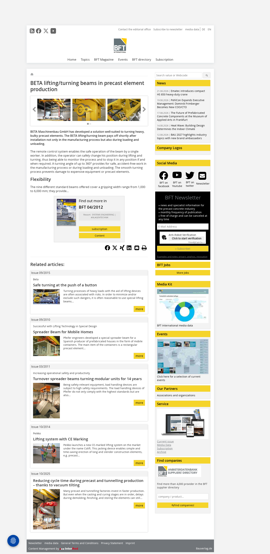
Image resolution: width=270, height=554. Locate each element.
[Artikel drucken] (144, 247)
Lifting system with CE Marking (60, 439)
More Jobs (183, 272)
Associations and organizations (176, 395)
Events (123, 59)
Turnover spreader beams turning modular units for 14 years (87, 378)
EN (209, 29)
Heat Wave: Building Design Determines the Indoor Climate (181, 127)
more (139, 309)
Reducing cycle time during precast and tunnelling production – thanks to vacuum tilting (88, 482)
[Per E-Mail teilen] (137, 247)
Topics (85, 59)
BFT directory (141, 59)
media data (192, 29)
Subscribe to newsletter (168, 29)
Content (100, 235)
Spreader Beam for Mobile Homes (63, 331)
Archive (161, 452)
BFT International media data (175, 325)
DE (203, 29)
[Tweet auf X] (114, 249)
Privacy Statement (112, 543)
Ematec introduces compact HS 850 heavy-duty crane (181, 92)
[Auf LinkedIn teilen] (129, 249)
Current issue (165, 441)
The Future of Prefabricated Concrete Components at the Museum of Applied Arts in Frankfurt (182, 116)
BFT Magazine (104, 59)
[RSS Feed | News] (32, 31)
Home (71, 59)
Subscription (164, 59)
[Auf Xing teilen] (122, 249)
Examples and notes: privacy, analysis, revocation (182, 256)
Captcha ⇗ (196, 242)
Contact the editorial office (134, 29)
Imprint (130, 543)
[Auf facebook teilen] (107, 249)
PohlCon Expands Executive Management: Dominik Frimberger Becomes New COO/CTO (180, 103)
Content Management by (44, 548)
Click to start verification (186, 238)
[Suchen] (206, 75)
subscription (99, 229)
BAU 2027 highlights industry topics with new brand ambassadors (182, 136)
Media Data (164, 445)
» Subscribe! (182, 248)
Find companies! (184, 505)
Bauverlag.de (204, 548)
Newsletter (35, 543)
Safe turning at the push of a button (65, 285)
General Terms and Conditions (79, 543)
